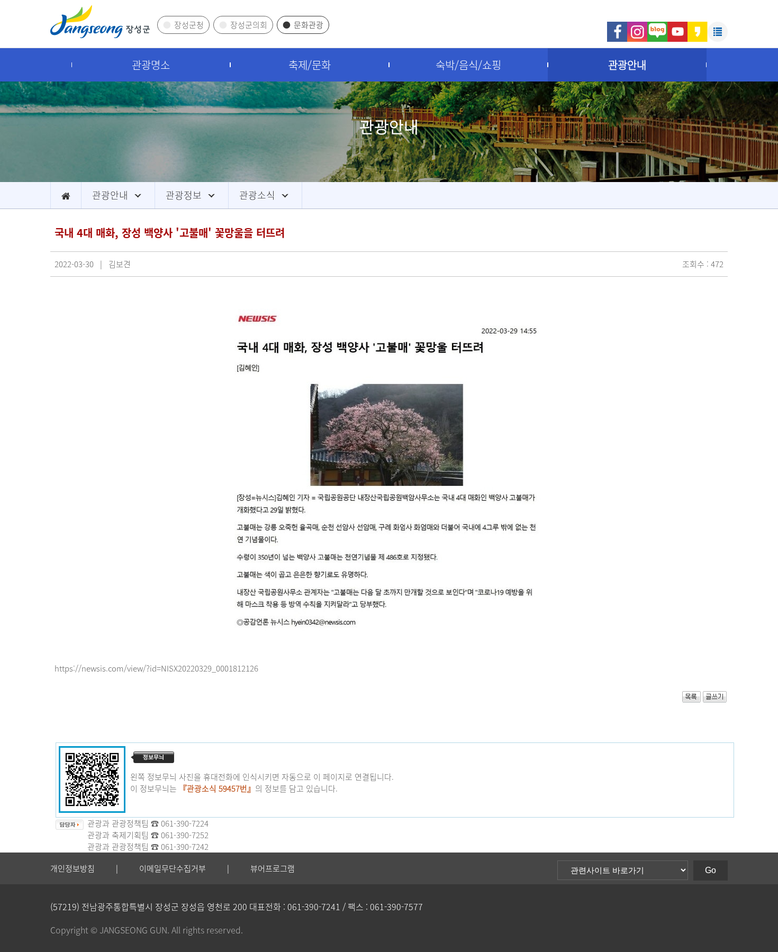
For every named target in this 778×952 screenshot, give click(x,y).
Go (710, 870)
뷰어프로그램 (272, 868)
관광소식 (257, 195)
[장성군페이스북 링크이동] (617, 27)
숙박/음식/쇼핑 (468, 64)
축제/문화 (309, 64)
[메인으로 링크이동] (66, 195)
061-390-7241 (313, 906)
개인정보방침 (72, 868)
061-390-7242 (185, 847)
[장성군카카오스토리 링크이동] (697, 27)
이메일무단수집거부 (172, 868)
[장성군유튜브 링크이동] (677, 27)
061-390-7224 (185, 823)
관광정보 (184, 195)
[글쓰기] (715, 699)
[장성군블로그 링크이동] (657, 27)
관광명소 (151, 64)
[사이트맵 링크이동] (718, 27)
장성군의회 (248, 25)
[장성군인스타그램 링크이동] (637, 27)
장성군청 (189, 25)
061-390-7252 (185, 835)
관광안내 (627, 64)
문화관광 (308, 25)
